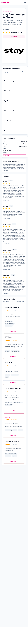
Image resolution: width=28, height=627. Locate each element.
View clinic (13, 331)
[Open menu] (25, 2)
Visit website (14, 36)
